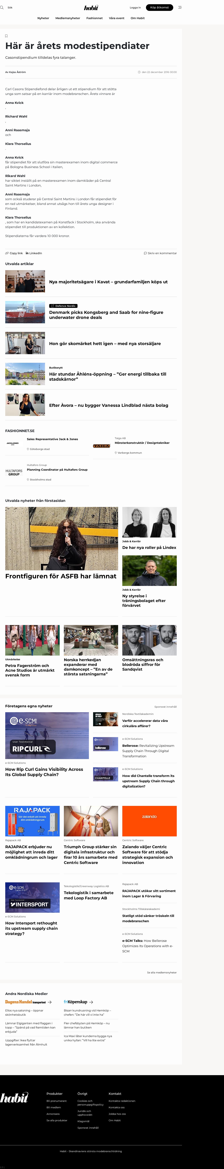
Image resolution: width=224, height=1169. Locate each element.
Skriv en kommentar (162, 253)
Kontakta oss (117, 1107)
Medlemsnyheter (67, 18)
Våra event (116, 18)
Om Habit (138, 18)
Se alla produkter (57, 1120)
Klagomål (83, 1121)
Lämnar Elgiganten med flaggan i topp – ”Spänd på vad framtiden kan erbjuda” (30, 1027)
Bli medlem (54, 1107)
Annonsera (53, 1113)
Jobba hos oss (117, 1113)
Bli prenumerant (57, 1101)
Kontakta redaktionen (122, 1101)
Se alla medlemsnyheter (162, 972)
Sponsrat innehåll (88, 1127)
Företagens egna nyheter (28, 706)
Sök (10, 7)
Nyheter (43, 18)
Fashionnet (94, 18)
